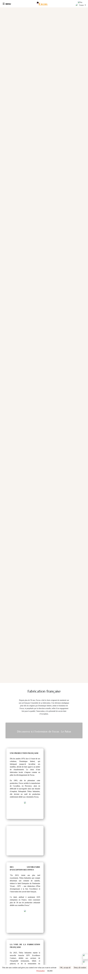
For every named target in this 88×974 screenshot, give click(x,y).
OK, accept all (65, 968)
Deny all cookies (80, 968)
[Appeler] (85, 956)
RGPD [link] (49, 971)
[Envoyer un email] (85, 963)
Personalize (40, 971)
